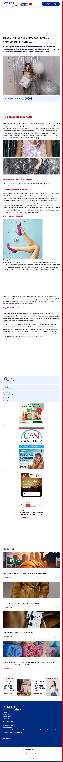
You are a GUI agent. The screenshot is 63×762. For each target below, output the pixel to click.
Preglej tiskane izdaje (50, 4)
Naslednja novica (52, 678)
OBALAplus (14, 381)
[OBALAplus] (16, 4)
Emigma (33, 758)
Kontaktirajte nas (8, 725)
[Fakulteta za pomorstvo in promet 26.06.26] (31, 508)
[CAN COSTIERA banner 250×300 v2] (31, 437)
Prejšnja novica (10, 678)
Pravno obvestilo (31, 754)
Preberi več (6, 738)
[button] (30, 4)
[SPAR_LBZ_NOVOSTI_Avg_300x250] (31, 413)
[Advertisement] (31, 21)
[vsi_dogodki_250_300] (31, 485)
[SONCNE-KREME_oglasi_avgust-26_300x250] (31, 459)
